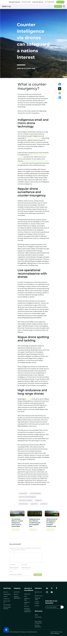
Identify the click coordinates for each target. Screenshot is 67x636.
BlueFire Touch (39, 595)
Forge (6, 6)
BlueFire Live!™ (38, 592)
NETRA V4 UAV (27, 603)
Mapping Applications (17, 597)
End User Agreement (38, 626)
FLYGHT (37, 605)
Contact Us (60, 2)
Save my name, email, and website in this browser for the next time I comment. (26, 548)
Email (11, 571)
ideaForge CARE (37, 598)
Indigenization (7, 594)
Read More (15, 529)
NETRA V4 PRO (27, 599)
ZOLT (25, 596)
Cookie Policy (54, 632)
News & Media (7, 604)
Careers (5, 596)
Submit (38, 574)
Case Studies (38, 617)
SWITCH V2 (27, 594)
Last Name (24, 564)
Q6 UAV (16, 594)
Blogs (36, 614)
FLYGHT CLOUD (37, 602)
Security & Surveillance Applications (27, 610)
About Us (5, 592)
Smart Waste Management (38, 622)
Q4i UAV (26, 606)
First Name (12, 564)
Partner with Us (6, 601)
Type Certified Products (7, 607)
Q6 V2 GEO (17, 592)
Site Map (57, 633)
